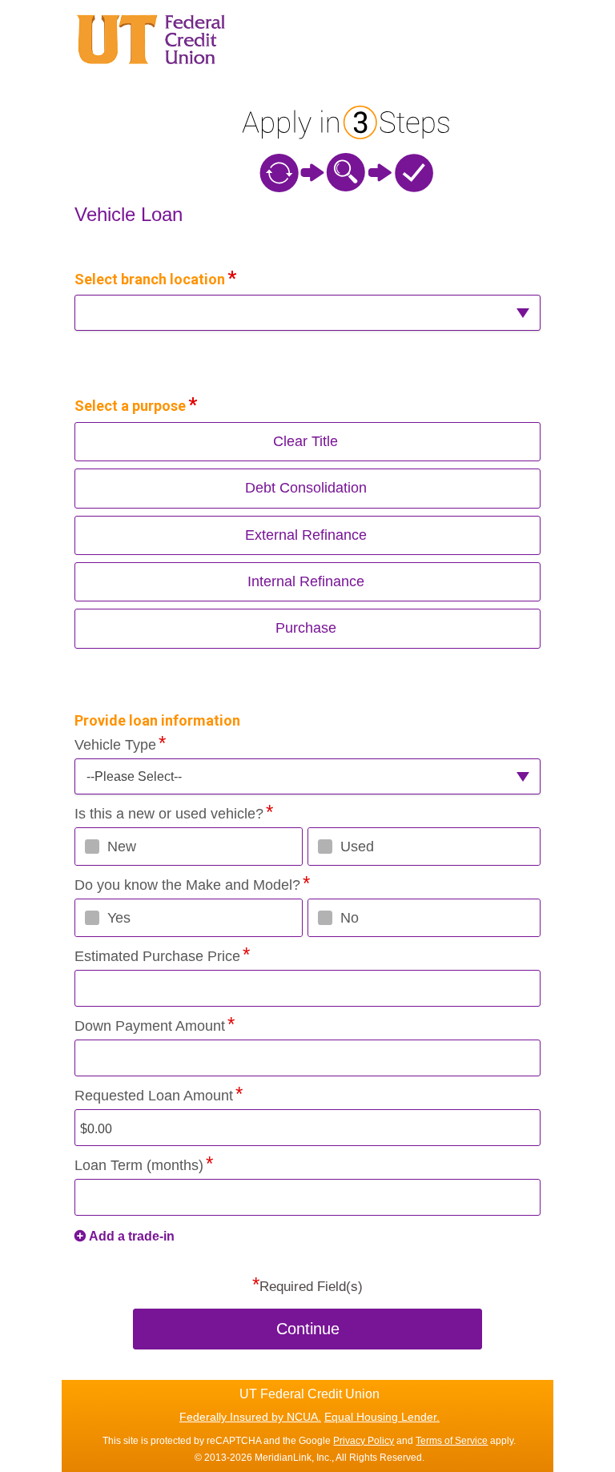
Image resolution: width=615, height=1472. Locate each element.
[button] (307, 313)
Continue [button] (308, 1328)
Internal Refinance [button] (305, 581)
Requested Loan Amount (153, 1096)
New (121, 847)
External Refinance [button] (306, 535)
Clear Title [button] (305, 441)
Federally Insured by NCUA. (250, 1416)
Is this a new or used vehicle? (168, 814)
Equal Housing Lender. (382, 1416)
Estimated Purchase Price (157, 956)
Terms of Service (452, 1440)
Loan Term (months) (138, 1165)
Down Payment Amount (149, 1026)
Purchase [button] (305, 628)
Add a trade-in (132, 1236)
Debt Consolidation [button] (306, 488)
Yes (119, 918)
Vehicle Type (115, 745)
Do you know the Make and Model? (187, 885)
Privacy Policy (363, 1440)
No (349, 918)
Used (357, 847)
